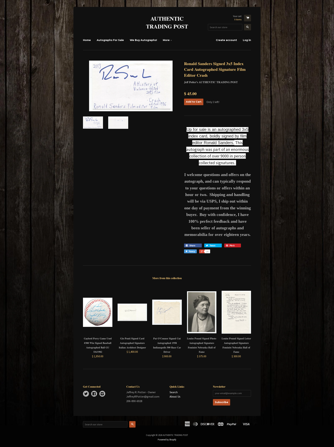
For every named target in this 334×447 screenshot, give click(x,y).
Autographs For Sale (110, 40)
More (166, 40)
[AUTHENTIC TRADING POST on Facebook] (94, 394)
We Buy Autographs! (143, 40)
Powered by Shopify (167, 439)
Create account (226, 40)
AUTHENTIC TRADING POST (167, 22)
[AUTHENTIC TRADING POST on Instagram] (102, 394)
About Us (175, 396)
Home (87, 40)
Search (174, 392)
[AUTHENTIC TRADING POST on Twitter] (86, 394)
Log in (247, 40)
